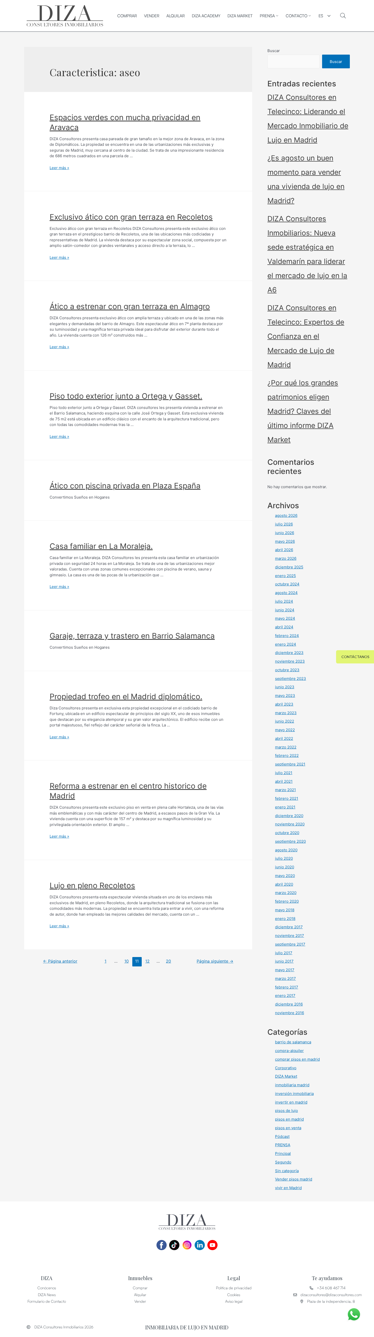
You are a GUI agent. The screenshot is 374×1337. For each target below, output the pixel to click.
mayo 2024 (285, 618)
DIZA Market (286, 1076)
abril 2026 (284, 549)
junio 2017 (284, 961)
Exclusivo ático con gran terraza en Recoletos (131, 216)
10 (126, 961)
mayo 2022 (285, 729)
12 (147, 961)
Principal (283, 1153)
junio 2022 (284, 721)
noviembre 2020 (290, 824)
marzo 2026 (285, 558)
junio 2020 (284, 867)
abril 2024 (284, 627)
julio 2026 (284, 524)
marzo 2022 (285, 747)
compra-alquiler (289, 1050)
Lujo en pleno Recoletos (92, 885)
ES (321, 15)
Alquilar (175, 15)
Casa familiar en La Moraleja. (101, 546)
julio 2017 (283, 952)
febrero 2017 (286, 987)
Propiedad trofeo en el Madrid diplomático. (126, 696)
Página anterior (60, 961)
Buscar (273, 50)
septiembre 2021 (290, 764)
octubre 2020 (287, 832)
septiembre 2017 (290, 944)
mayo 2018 (284, 910)
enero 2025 (285, 575)
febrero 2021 (286, 798)
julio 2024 (284, 601)
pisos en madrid (289, 1119)
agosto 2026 (286, 515)
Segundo (283, 1162)
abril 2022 (284, 738)
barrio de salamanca (293, 1042)
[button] (355, 656)
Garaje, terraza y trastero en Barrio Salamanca (132, 635)
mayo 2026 (285, 541)
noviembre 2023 (290, 661)
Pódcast (282, 1136)
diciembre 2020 (289, 815)
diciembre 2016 (289, 1004)
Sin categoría (287, 1170)
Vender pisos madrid (293, 1179)
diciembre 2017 (289, 927)
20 (168, 961)
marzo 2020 (285, 892)
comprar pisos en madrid (297, 1059)
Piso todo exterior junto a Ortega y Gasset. (126, 396)
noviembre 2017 (289, 935)
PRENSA (267, 15)
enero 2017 (285, 995)
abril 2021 (284, 781)
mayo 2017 (284, 969)
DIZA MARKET (240, 15)
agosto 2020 (286, 850)
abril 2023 (284, 704)
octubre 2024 (287, 584)
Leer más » (59, 167)
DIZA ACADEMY (206, 15)
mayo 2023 (285, 695)
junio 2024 (284, 610)
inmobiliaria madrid (292, 1085)
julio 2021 (283, 772)
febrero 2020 (287, 901)
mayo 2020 (285, 875)
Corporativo (285, 1067)
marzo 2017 (285, 978)
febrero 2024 (287, 635)
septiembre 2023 (290, 678)
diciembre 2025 (289, 567)
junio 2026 (284, 532)
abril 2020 (284, 884)
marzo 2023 (286, 712)
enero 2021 (285, 807)
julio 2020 (284, 858)
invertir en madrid (291, 1102)
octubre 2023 (287, 669)
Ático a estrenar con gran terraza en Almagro (130, 306)
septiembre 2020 (290, 841)
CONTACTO (296, 15)
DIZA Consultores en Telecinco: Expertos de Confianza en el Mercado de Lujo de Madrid (305, 336)
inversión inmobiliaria (294, 1093)
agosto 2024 (286, 592)
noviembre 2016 (289, 1012)
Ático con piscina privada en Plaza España (125, 485)
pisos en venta (288, 1127)
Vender (151, 15)
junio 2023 (284, 687)
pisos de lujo (286, 1110)
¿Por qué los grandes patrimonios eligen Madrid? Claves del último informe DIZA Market (302, 411)
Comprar (127, 15)
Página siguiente (215, 961)
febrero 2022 (287, 755)
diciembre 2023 (289, 652)
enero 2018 (285, 918)
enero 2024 (285, 644)
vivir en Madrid (288, 1187)
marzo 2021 (285, 789)
